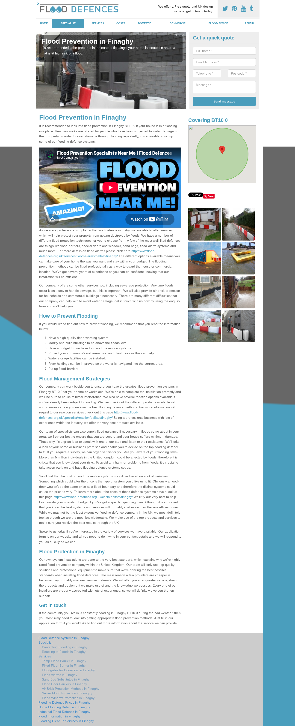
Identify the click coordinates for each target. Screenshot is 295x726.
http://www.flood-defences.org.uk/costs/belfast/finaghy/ (93, 497)
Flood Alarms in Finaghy (59, 675)
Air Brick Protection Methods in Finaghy (70, 688)
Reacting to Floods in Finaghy (64, 652)
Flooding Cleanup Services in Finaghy (66, 721)
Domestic (144, 23)
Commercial (178, 23)
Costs (120, 23)
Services (97, 23)
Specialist (68, 23)
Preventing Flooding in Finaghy (64, 647)
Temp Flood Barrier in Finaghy (64, 661)
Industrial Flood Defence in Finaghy (64, 712)
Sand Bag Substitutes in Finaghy (65, 679)
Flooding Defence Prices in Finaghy (64, 702)
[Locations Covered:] (38, 4)
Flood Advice (218, 23)
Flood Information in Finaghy (59, 716)
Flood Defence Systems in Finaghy (63, 638)
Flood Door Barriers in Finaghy (64, 684)
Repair (249, 23)
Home (44, 23)
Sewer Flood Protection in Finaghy (67, 693)
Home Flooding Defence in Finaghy (64, 707)
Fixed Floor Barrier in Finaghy (64, 665)
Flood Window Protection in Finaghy (68, 698)
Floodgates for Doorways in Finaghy (68, 670)
